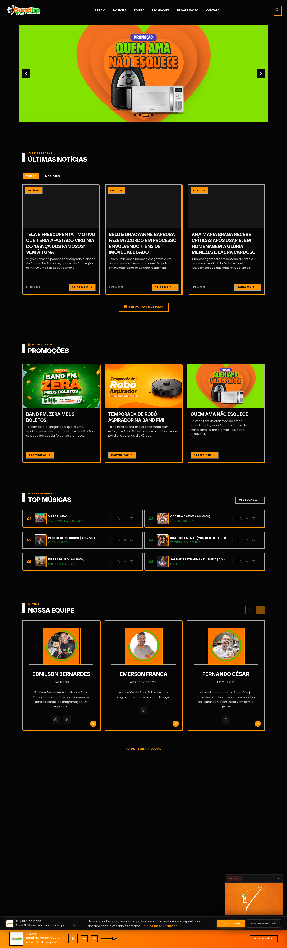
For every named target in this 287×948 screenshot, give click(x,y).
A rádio (100, 10)
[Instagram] (56, 720)
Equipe (139, 10)
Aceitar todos (231, 923)
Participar (38, 455)
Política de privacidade (159, 926)
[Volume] (94, 938)
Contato (213, 10)
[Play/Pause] (73, 938)
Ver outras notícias (145, 307)
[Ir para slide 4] (152, 115)
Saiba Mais (80, 287)
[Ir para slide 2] (140, 115)
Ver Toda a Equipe (146, 749)
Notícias (119, 10)
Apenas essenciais (263, 923)
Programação (187, 10)
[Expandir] (254, 899)
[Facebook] (67, 720)
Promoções (160, 10)
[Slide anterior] (26, 73)
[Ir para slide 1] (135, 115)
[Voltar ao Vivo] (84, 938)
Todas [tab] (31, 176)
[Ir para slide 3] (145, 115)
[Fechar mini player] (278, 878)
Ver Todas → (250, 500)
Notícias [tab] (52, 176)
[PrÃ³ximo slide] (261, 73)
